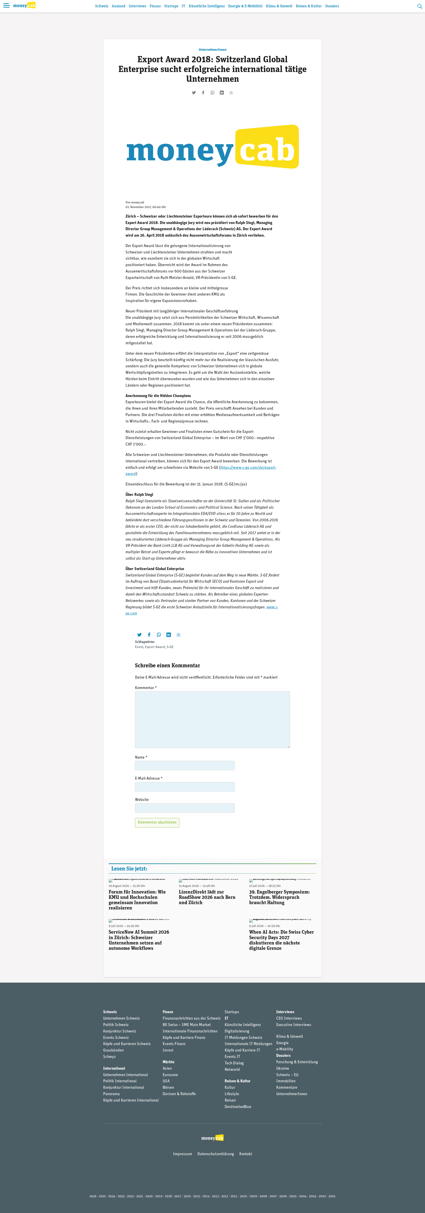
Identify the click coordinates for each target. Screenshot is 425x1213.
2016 (187, 1196)
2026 (92, 1196)
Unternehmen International (125, 1075)
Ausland (118, 6)
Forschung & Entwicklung (297, 1062)
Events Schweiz (116, 1038)
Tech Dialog (234, 1063)
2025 (102, 1196)
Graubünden (113, 1051)
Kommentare (286, 1088)
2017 (177, 1196)
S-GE (170, 647)
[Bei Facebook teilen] (203, 92)
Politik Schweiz (116, 1025)
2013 (215, 1196)
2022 (130, 1196)
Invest (168, 1051)
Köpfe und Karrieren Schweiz (127, 1044)
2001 (332, 1196)
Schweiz (101, 6)
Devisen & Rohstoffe (179, 1094)
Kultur (230, 1088)
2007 (273, 1196)
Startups (171, 6)
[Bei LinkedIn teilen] (221, 92)
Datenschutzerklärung (215, 1154)
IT (183, 6)
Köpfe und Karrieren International (131, 1101)
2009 (253, 1196)
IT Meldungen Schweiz (243, 1038)
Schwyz (109, 1057)
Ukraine (282, 1069)
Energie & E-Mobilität (245, 6)
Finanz (155, 6)
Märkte (168, 1062)
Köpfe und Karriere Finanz (184, 1038)
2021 (139, 1196)
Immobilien (286, 1081)
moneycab (137, 202)
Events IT (232, 1057)
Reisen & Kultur (309, 6)
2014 (206, 1196)
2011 (234, 1196)
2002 (322, 1196)
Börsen (168, 1088)
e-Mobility (284, 1049)
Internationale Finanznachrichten (190, 1032)
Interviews (137, 6)
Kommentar (146, 688)
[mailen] (231, 92)
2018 (168, 1196)
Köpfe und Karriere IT (242, 1051)
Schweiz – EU (287, 1075)
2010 (243, 1196)
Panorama (111, 1094)
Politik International (120, 1081)
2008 (263, 1196)
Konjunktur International (123, 1088)
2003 (312, 1196)
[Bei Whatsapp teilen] (212, 92)
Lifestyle (232, 1094)
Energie (282, 1043)
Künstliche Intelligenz (207, 6)
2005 (292, 1196)
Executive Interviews (293, 1025)
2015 (196, 1196)
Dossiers (332, 6)
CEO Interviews (289, 1019)
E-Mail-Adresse (149, 779)
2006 (283, 1196)
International (114, 1069)
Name (141, 758)
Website (142, 800)
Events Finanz (174, 1044)
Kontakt (245, 1154)
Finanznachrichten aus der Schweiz (192, 1019)
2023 (121, 1196)
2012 (224, 1196)
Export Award (155, 647)
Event (139, 647)
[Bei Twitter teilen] (194, 92)
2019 (158, 1196)
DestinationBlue (238, 1107)
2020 (149, 1196)
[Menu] (6, 6)
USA (166, 1081)
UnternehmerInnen (212, 50)
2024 (111, 1196)
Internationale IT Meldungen (248, 1044)
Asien (167, 1069)
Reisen (230, 1101)
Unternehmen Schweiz (121, 1019)
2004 (302, 1196)
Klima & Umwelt (279, 6)
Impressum (182, 1154)
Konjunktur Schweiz (119, 1032)
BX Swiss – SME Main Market (187, 1025)
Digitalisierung (237, 1032)
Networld (232, 1070)
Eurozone (170, 1075)
